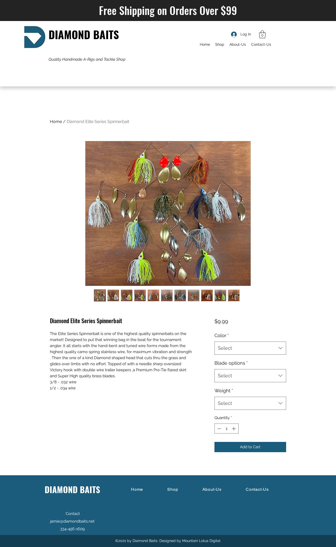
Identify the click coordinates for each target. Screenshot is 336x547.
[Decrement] (218, 429)
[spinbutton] (226, 429)
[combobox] (250, 348)
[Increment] (234, 429)
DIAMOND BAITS (84, 34)
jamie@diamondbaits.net (72, 521)
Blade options (231, 363)
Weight (223, 390)
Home (56, 121)
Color (221, 335)
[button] (262, 34)
